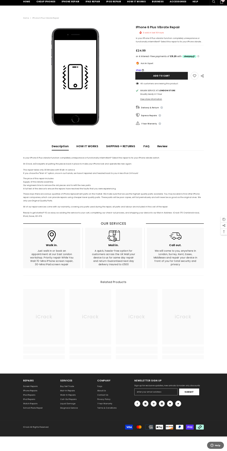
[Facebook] (137, 404)
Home (26, 18)
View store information (151, 99)
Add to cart (162, 75)
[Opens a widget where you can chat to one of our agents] (215, 445)
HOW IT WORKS (87, 146)
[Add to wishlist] (194, 76)
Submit (189, 391)
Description (60, 146)
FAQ (146, 146)
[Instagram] (145, 404)
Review (162, 146)
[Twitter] (178, 404)
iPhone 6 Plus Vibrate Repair (158, 27)
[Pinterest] (154, 404)
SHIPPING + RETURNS (120, 146)
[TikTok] (162, 404)
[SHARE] (201, 76)
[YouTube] (170, 404)
